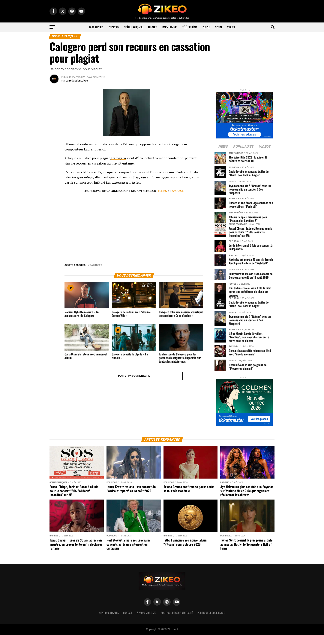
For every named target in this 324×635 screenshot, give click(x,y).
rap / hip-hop (169, 27)
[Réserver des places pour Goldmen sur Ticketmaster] (244, 401)
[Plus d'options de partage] (54, 181)
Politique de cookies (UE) (211, 613)
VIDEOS (231, 27)
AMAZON (178, 191)
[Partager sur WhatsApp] (54, 154)
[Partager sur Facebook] (54, 145)
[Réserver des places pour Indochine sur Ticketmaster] (244, 113)
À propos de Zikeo (146, 613)
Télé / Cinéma (189, 27)
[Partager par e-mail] (54, 172)
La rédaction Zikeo (77, 80)
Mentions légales (109, 613)
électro (152, 27)
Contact (127, 613)
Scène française (133, 27)
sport (218, 27)
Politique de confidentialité (177, 613)
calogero (96, 265)
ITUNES (162, 191)
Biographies (96, 27)
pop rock (114, 27)
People (206, 27)
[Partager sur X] (54, 163)
